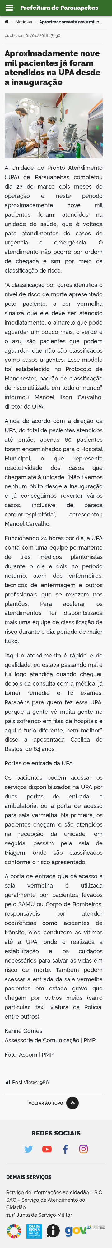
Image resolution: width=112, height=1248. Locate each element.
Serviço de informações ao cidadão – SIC (54, 1192)
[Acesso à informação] (53, 1230)
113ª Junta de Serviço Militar (39, 1215)
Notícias (24, 21)
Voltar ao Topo (46, 1103)
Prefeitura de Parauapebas (59, 7)
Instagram (83, 1149)
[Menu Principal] (9, 8)
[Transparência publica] (96, 1231)
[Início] (6, 22)
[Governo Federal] (75, 1230)
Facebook (65, 1149)
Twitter (28, 1149)
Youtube (46, 1149)
